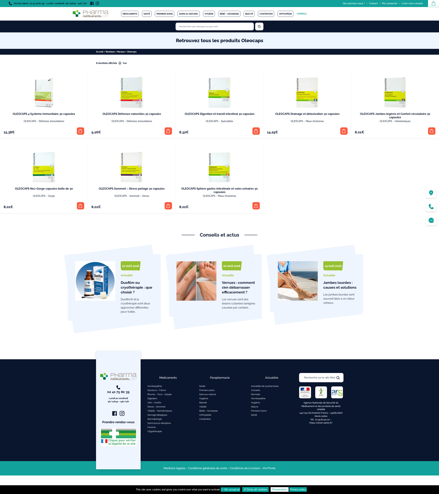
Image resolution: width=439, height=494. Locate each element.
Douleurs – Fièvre (156, 390)
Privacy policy (298, 489)
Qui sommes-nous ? (354, 3)
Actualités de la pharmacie (265, 386)
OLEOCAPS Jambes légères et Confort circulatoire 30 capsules (395, 115)
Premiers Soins (259, 410)
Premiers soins (164, 14)
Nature (254, 406)
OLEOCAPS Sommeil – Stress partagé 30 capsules (132, 188)
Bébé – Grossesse (229, 14)
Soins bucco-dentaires (159, 423)
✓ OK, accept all (230, 489)
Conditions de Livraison (245, 468)
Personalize (279, 489)
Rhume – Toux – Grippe (159, 394)
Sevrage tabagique (157, 415)
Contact (373, 3)
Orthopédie (285, 14)
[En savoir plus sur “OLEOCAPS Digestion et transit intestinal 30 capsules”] (256, 131)
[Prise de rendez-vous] (431, 220)
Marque (121, 52)
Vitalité (202, 406)
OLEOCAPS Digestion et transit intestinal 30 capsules (219, 114)
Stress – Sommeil (156, 406)
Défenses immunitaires (51, 121)
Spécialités (227, 121)
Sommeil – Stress (139, 196)
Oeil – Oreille (154, 402)
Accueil (99, 52)
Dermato (255, 394)
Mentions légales (175, 468)
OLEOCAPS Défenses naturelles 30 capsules (132, 114)
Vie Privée (269, 468)
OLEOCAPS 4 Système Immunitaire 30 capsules (44, 114)
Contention (266, 14)
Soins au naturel (188, 14)
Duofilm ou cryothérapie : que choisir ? (136, 287)
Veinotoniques (403, 121)
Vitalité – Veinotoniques (159, 410)
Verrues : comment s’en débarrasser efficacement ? (238, 287)
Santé (147, 14)
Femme (151, 427)
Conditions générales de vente (207, 468)
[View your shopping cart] (433, 3)
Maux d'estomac (315, 121)
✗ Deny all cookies (255, 489)
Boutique (110, 52)
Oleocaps (30, 121)
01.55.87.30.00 (322, 419)
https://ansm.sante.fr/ (321, 422)
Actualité (127, 275)
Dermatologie (154, 419)
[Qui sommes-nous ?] (431, 193)
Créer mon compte (412, 3)
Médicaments (130, 14)
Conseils (301, 14)
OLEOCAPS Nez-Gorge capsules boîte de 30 (44, 188)
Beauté (249, 14)
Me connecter (390, 3)
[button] (80, 131)
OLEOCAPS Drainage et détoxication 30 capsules (307, 114)
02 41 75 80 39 (118, 396)
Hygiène (209, 14)
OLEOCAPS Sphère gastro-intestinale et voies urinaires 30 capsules (219, 190)
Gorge (51, 196)
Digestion (152, 398)
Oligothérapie (154, 431)
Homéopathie (154, 386)
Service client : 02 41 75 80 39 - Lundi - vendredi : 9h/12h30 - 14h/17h (50, 3)
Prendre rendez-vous (118, 422)
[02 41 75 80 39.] (431, 206)
